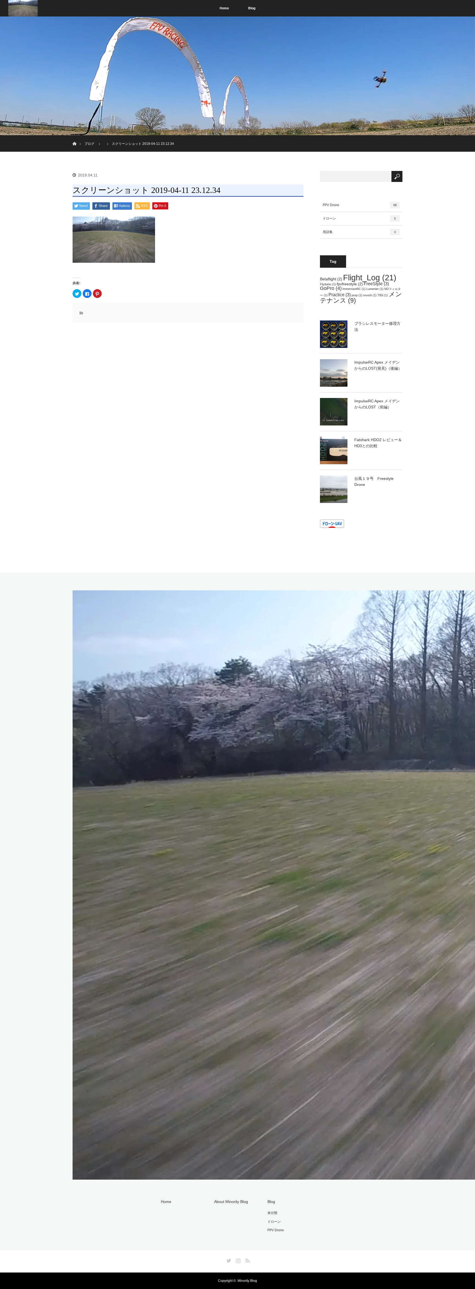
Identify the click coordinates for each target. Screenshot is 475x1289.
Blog (251, 8)
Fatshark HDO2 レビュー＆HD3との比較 (378, 443)
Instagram (237, 1259)
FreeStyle (376, 283)
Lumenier (374, 289)
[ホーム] (74, 137)
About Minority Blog (231, 1201)
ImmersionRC (354, 289)
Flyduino (328, 284)
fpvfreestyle (350, 284)
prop (357, 295)
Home (224, 8)
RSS (247, 1259)
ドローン (359, 218)
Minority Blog (247, 1281)
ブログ (89, 144)
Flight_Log (369, 277)
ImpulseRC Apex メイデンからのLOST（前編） (377, 404)
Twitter (228, 1259)
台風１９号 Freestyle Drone (374, 481)
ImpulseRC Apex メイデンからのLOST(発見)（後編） (378, 365)
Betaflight (331, 279)
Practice (339, 294)
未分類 (272, 1213)
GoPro (331, 288)
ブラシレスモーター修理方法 (377, 326)
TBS (382, 295)
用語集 (359, 232)
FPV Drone (360, 205)
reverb (370, 295)
